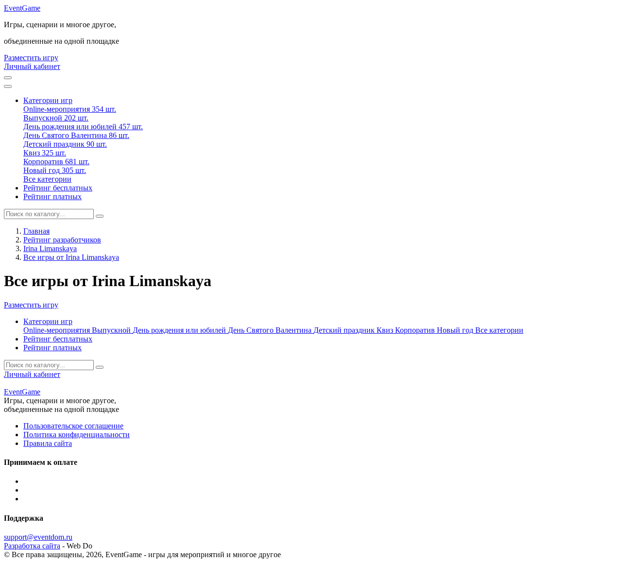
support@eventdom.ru (38, 537)
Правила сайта (47, 443)
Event (22, 8)
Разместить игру (31, 57)
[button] (47, 100)
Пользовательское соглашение (73, 426)
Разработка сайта (32, 546)
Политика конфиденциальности (76, 434)
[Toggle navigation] (8, 86)
